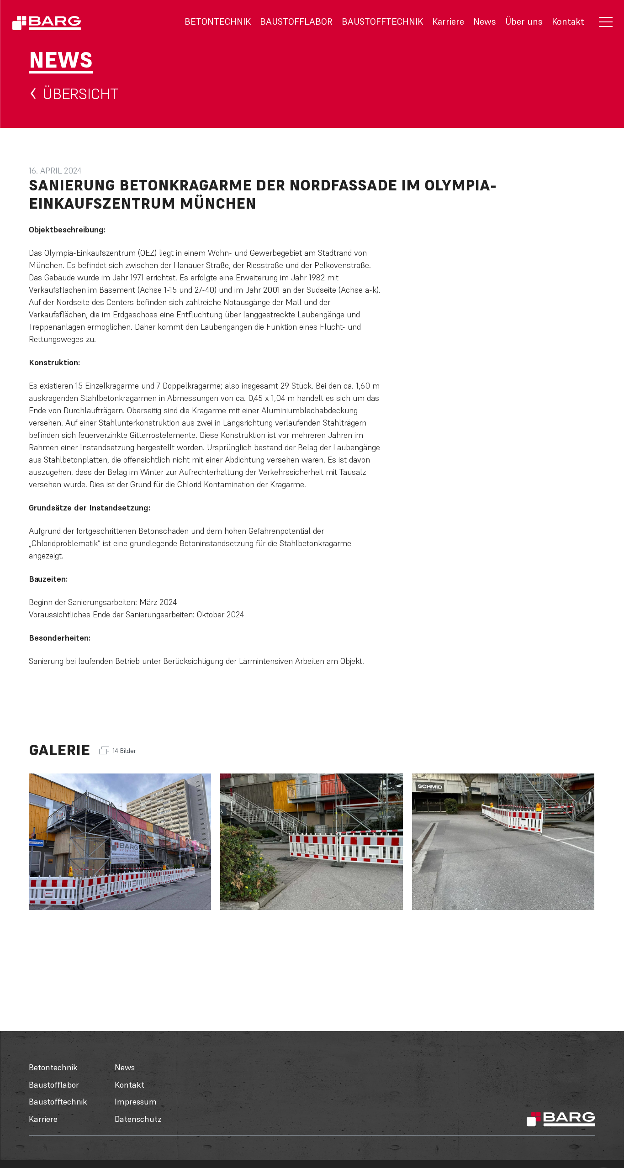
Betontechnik (218, 21)
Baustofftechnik (382, 21)
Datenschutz (138, 1119)
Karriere (448, 21)
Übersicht (80, 93)
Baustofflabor (296, 21)
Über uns (524, 21)
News (484, 21)
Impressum (136, 1101)
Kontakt (568, 21)
